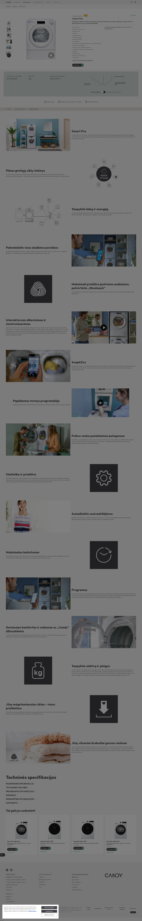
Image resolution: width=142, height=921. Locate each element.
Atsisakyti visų (49, 911)
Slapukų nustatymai (49, 914)
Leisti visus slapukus (49, 907)
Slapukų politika (32, 911)
